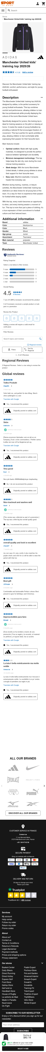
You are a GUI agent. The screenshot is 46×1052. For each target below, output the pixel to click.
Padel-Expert (29, 967)
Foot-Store (6, 982)
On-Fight (6, 1005)
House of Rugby (9, 994)
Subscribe (23, 1030)
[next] (44, 786)
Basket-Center (8, 967)
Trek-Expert (29, 991)
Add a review (27, 72)
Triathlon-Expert (31, 994)
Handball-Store (8, 991)
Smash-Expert (30, 979)
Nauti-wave (7, 1002)
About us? (6, 937)
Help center (7, 919)
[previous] (1, 786)
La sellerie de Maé (10, 996)
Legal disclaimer (9, 949)
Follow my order (9, 922)
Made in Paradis (9, 999)
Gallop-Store (7, 985)
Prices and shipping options (14, 954)
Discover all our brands (23, 813)
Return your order (23, 884)
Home (4, 16)
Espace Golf (7, 979)
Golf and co (7, 988)
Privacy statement (9, 957)
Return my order (9, 925)
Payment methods (10, 951)
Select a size (23, 1048)
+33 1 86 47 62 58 (23, 842)
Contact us (23, 834)
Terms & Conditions (10, 943)
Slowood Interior (31, 976)
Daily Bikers (7, 970)
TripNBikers (29, 996)
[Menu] (3, 10)
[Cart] (44, 4)
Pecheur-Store (30, 970)
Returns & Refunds (10, 946)
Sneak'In (28, 982)
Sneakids (28, 985)
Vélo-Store (28, 999)
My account (7, 916)
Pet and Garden (31, 973)
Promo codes (7, 928)
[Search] (8, 10)
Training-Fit (29, 988)
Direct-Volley (7, 976)
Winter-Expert (30, 1002)
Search (14, 10)
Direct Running (8, 973)
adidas (10, 57)
